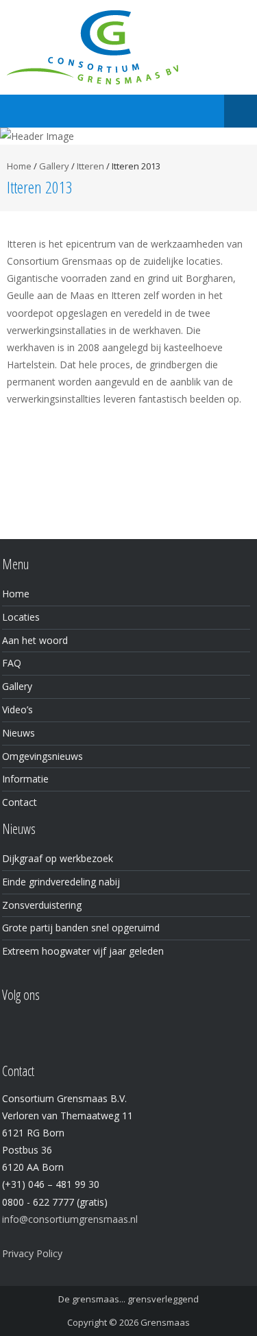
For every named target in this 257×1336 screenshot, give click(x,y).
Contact (19, 802)
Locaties (21, 616)
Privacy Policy (32, 1253)
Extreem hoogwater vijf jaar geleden (83, 950)
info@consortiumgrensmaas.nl (70, 1219)
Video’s (17, 709)
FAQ (11, 662)
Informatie (25, 778)
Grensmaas (165, 1322)
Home (19, 166)
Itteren (90, 166)
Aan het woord (35, 640)
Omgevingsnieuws (42, 756)
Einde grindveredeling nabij (61, 881)
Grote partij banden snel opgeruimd (81, 927)
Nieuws (18, 732)
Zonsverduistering (42, 904)
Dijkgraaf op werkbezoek (57, 858)
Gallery (54, 166)
